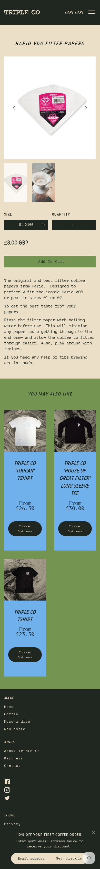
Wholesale (15, 729)
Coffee (11, 714)
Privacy (12, 824)
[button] (92, 12)
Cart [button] (74, 12)
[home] (22, 12)
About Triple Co (22, 750)
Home (9, 706)
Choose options (25, 528)
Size (8, 214)
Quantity (61, 214)
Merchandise (17, 721)
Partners (13, 758)
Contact (12, 765)
